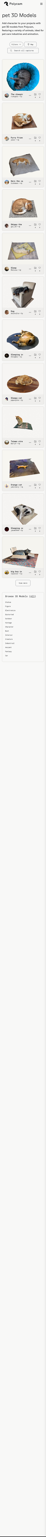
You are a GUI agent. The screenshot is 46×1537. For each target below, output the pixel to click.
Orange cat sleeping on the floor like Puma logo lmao (17, 485)
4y (18, 140)
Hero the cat (17, 181)
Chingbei (14, 357)
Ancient (8, 647)
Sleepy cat (16, 398)
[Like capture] (39, 94)
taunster (14, 574)
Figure (8, 606)
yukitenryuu (15, 487)
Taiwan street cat (17, 441)
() (32, 596)
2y (21, 357)
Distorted (9, 614)
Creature (9, 639)
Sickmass (14, 183)
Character (9, 627)
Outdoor (8, 619)
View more (23, 583)
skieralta (15, 313)
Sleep (13, 268)
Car (6, 656)
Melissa (14, 270)
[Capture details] (30, 95)
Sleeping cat (17, 528)
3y (21, 96)
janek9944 (15, 530)
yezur (13, 140)
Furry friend (17, 138)
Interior (9, 635)
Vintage (8, 623)
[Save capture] (35, 94)
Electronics (10, 610)
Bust (7, 631)
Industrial (9, 643)
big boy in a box (17, 572)
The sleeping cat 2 (17, 94)
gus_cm (13, 227)
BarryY (13, 443)
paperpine (15, 400)
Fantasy (8, 651)
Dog (12, 311)
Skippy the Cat (17, 224)
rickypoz (14, 96)
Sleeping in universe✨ (17, 355)
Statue (8, 602)
